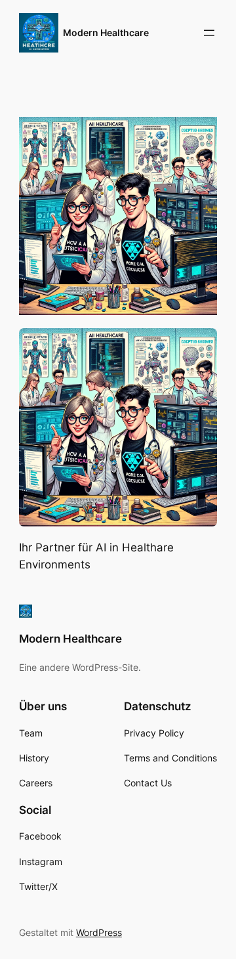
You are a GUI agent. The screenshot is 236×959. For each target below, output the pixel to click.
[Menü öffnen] (209, 33)
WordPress (99, 932)
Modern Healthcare (106, 32)
